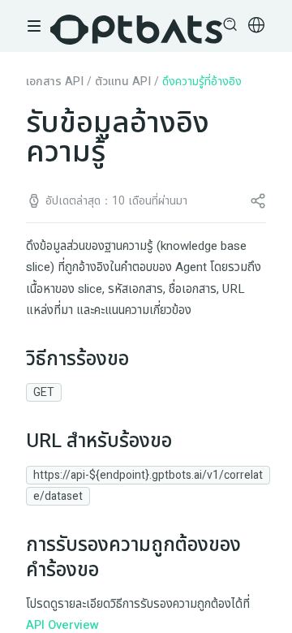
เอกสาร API (55, 81)
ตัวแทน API (123, 81)
